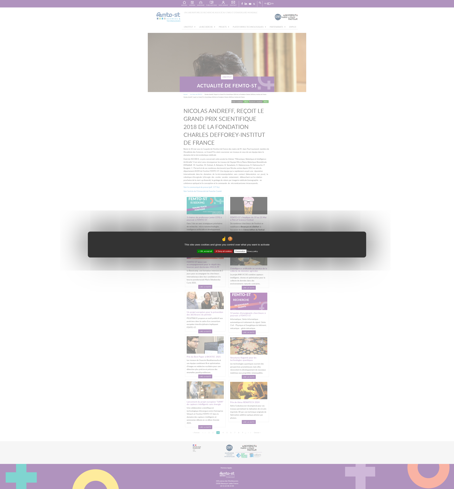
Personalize (240, 251)
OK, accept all (206, 251)
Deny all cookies (224, 251)
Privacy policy (252, 251)
